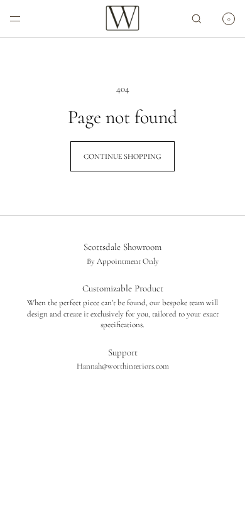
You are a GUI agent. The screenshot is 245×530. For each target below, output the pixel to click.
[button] (196, 18)
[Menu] (25, 18)
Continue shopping (122, 156)
